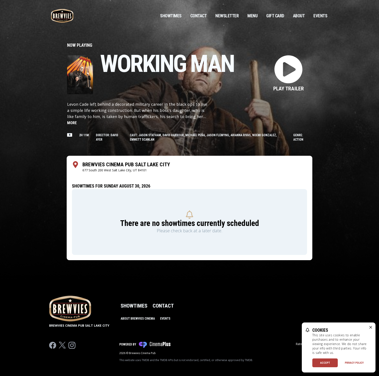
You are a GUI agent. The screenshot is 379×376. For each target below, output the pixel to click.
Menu (252, 15)
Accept (325, 362)
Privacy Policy (354, 362)
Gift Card (275, 15)
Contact (198, 15)
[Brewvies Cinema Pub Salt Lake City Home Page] (62, 16)
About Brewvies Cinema (138, 318)
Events (320, 15)
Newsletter (227, 15)
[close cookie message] (370, 327)
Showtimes (171, 15)
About (299, 15)
